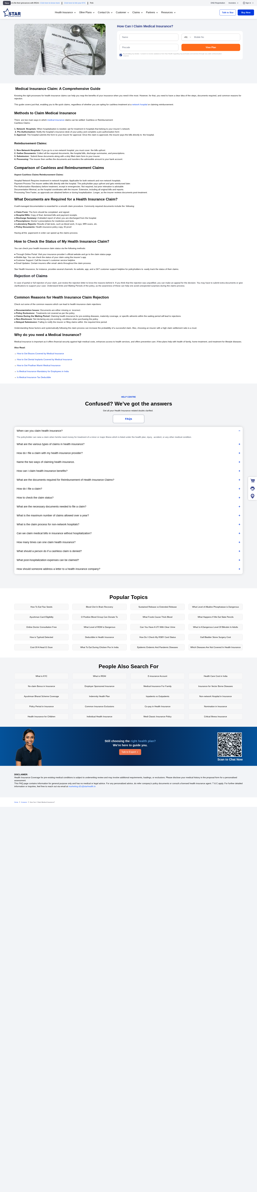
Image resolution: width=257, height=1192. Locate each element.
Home (16, 802)
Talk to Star (228, 12)
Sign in (248, 3)
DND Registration (218, 3)
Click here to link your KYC (47, 3)
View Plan (211, 47)
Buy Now (245, 12)
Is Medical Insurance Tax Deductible (34, 377)
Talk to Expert (129, 752)
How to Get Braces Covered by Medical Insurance (40, 353)
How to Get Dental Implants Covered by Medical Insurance (44, 359)
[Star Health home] (12, 12)
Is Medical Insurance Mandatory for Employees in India (43, 371)
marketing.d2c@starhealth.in (82, 786)
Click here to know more (22, 3)
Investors (232, 3)
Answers (24, 802)
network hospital (139, 104)
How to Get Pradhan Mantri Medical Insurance (39, 365)
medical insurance (55, 120)
